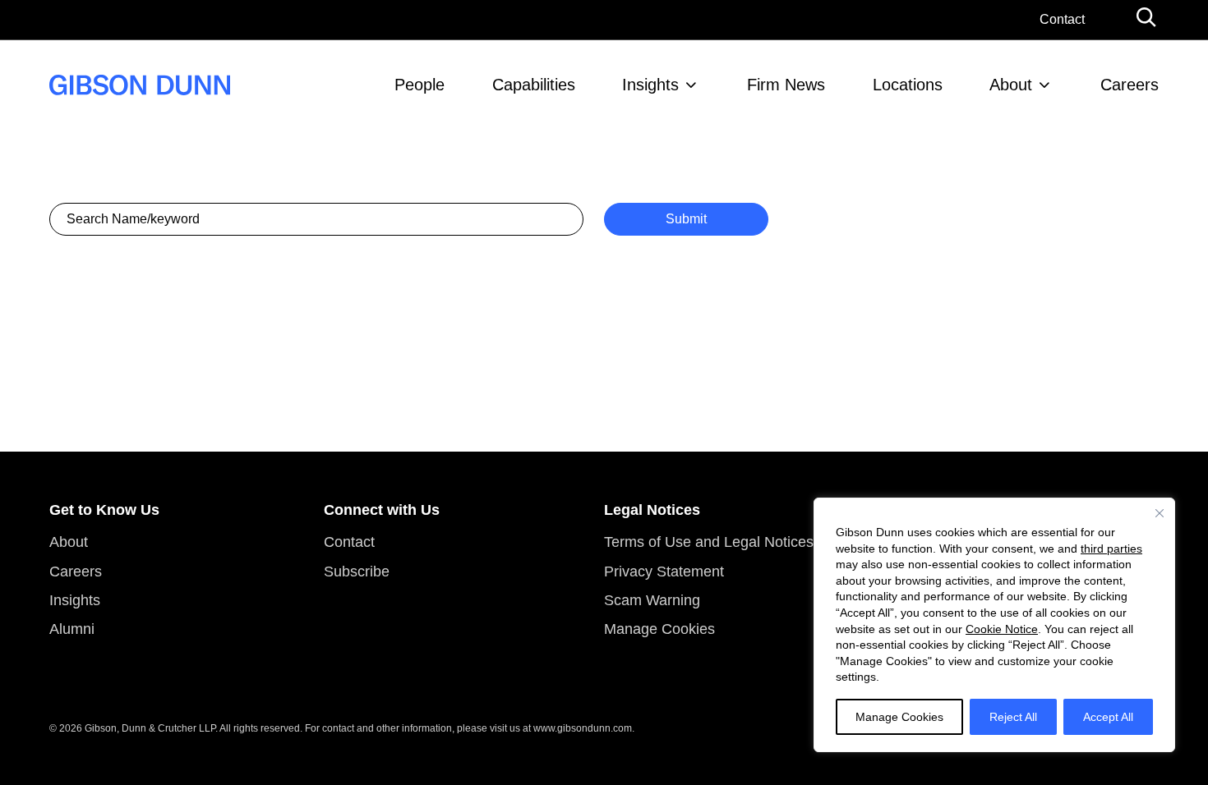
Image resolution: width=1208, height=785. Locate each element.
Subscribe (357, 571)
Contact (1062, 19)
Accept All (1108, 716)
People (419, 85)
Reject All (1013, 716)
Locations (908, 85)
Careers (1129, 85)
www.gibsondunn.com (582, 728)
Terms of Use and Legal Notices (709, 542)
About (1010, 85)
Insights (650, 85)
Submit (686, 219)
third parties (1111, 548)
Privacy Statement (664, 571)
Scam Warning (652, 600)
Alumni (72, 629)
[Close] (1159, 513)
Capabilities (533, 85)
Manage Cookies (899, 716)
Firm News (786, 85)
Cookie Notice (1002, 629)
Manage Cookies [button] (659, 629)
